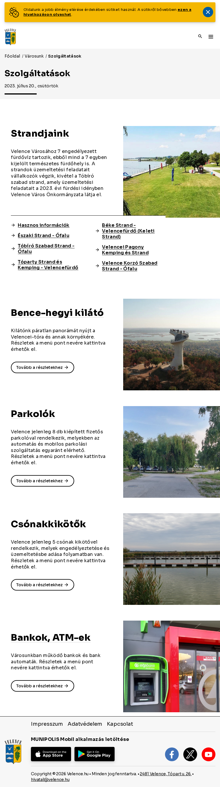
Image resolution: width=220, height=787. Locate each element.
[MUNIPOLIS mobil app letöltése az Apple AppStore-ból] (51, 754)
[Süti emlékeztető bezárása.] (208, 12)
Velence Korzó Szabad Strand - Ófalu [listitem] (129, 266)
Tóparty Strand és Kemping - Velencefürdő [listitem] (48, 265)
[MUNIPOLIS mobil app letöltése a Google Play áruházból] (94, 754)
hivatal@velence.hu (50, 779)
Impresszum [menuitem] (47, 724)
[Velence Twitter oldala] (190, 754)
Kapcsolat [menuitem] (120, 724)
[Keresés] (200, 36)
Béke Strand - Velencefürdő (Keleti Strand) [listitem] (128, 231)
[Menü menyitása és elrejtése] (211, 36)
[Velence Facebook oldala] (172, 754)
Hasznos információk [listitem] (43, 225)
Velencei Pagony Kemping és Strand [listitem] (125, 250)
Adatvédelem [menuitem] (85, 724)
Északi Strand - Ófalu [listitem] (43, 236)
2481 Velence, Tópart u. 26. (165, 773)
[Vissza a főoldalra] (10, 37)
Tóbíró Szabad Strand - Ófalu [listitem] (46, 249)
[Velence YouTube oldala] (208, 754)
